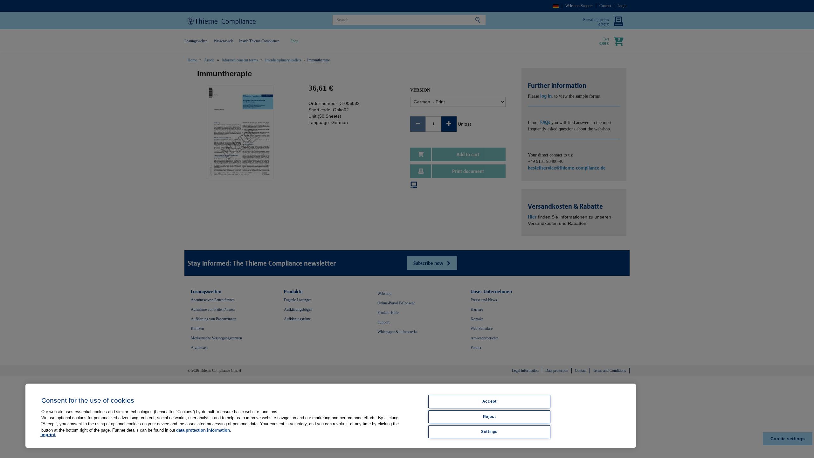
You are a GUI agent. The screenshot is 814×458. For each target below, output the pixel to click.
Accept (489, 401)
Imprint (48, 434)
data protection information (203, 429)
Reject (489, 416)
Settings (489, 431)
